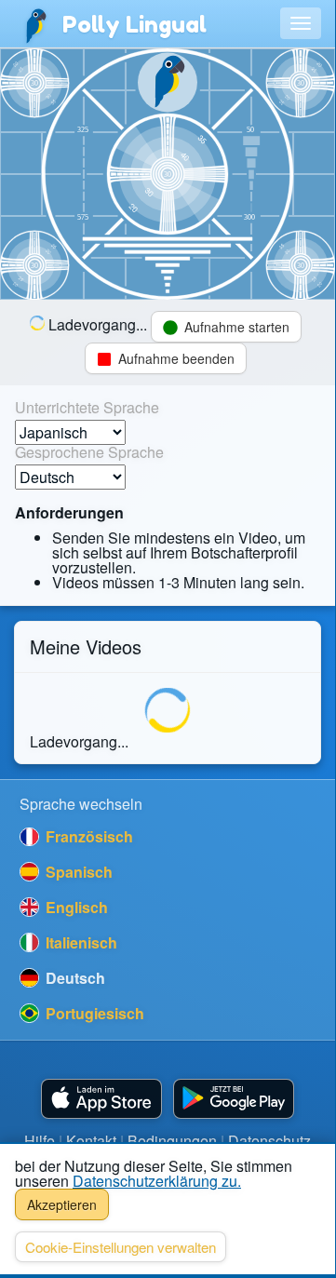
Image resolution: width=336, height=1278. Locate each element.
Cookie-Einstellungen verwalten (120, 1247)
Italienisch (79, 942)
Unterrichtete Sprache (87, 407)
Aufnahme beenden (174, 358)
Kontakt (91, 1140)
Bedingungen (172, 1140)
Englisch (75, 907)
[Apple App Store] (101, 1099)
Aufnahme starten (235, 326)
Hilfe (39, 1140)
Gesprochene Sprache (89, 452)
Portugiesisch (93, 1013)
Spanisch (77, 871)
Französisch (87, 836)
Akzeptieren (62, 1204)
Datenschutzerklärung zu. (157, 1180)
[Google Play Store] (233, 1099)
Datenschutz (269, 1140)
